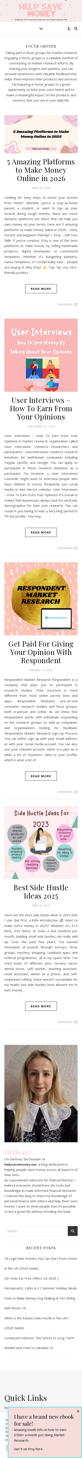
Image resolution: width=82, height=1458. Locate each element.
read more (41, 289)
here (39, 1449)
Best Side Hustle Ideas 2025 (41, 891)
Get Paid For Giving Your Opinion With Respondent (41, 652)
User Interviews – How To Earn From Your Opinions (41, 408)
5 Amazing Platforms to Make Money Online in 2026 (41, 170)
